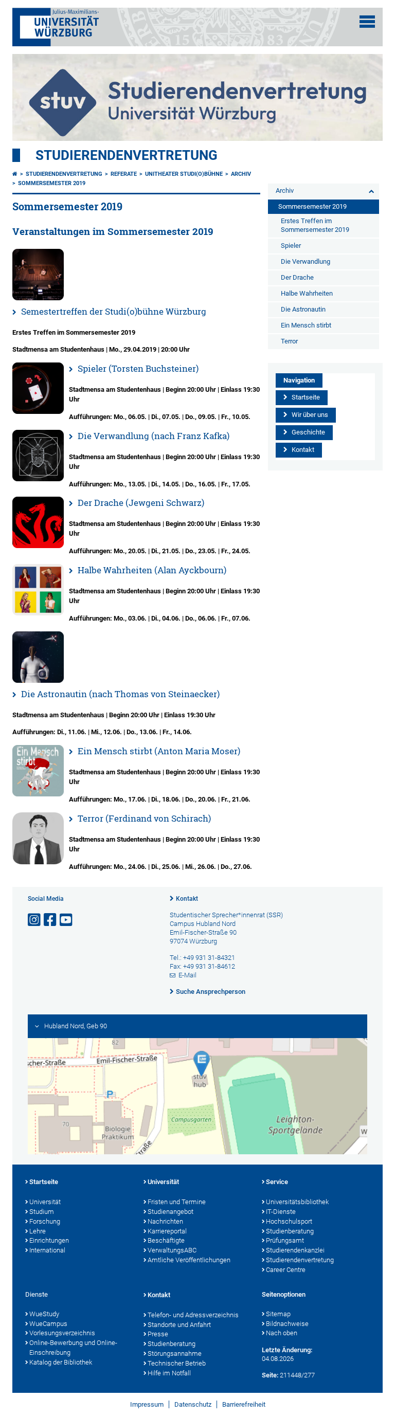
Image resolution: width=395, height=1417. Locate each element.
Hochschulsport (289, 1221)
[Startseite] (14, 174)
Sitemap (278, 1314)
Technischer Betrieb (177, 1363)
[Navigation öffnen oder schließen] (367, 21)
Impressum (147, 1404)
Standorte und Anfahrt (179, 1325)
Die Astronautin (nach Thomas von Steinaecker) (120, 693)
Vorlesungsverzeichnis (62, 1333)
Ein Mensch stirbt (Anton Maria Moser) (159, 751)
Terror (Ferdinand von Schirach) (144, 818)
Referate (124, 174)
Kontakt (303, 449)
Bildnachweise (287, 1324)
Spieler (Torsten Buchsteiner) (138, 368)
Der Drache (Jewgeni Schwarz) (141, 502)
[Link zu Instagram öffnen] (35, 920)
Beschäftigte (166, 1240)
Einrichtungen (49, 1240)
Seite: (270, 1375)
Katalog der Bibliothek (60, 1362)
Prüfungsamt (285, 1240)
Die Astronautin (303, 309)
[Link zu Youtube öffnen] (67, 920)
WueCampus (48, 1324)
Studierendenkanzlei (295, 1250)
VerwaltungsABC (172, 1250)
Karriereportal (167, 1231)
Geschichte (308, 432)
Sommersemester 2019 (51, 183)
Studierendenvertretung (126, 155)
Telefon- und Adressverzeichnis (193, 1315)
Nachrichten (165, 1221)
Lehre (37, 1231)
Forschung (44, 1221)
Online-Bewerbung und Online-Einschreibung (73, 1347)
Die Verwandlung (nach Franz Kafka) (153, 435)
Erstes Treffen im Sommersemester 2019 (315, 225)
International (47, 1250)
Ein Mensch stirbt (306, 325)
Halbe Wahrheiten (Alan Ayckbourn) (152, 570)
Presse (158, 1334)
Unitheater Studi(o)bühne (184, 174)
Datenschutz (192, 1404)
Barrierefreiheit (243, 1404)
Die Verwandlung (305, 261)
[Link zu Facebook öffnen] (51, 920)
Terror (289, 341)
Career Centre (286, 1270)
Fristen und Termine (177, 1202)
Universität (45, 1202)
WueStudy (44, 1314)
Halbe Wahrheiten (307, 293)
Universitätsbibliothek (297, 1202)
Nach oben (281, 1333)
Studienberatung (290, 1231)
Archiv (241, 174)
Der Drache (297, 277)
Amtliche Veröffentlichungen (189, 1260)
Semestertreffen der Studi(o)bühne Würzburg (113, 311)
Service (277, 1182)
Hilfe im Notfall (169, 1373)
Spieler (291, 245)
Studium (41, 1211)
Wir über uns (310, 415)
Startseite (306, 397)
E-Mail (187, 975)
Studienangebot (170, 1211)
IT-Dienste (281, 1211)
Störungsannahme (175, 1353)
